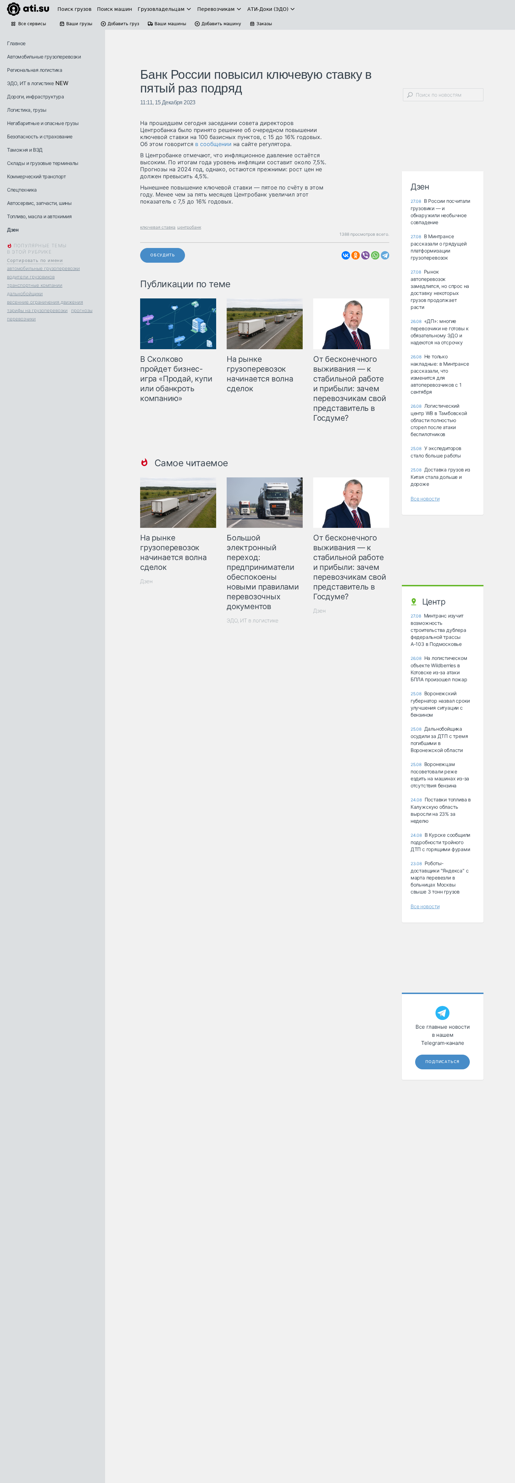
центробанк (189, 227)
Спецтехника (22, 190)
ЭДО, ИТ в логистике (30, 83)
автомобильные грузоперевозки (43, 268)
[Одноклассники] (355, 255)
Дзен (12, 230)
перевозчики (21, 319)
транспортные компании (34, 285)
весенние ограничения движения (45, 302)
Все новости (425, 499)
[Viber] (365, 255)
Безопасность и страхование (39, 136)
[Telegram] (385, 255)
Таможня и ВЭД (25, 150)
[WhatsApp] (375, 255)
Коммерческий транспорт (36, 176)
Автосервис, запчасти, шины (39, 203)
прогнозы (81, 310)
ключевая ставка (158, 227)
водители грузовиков (31, 277)
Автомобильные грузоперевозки (44, 57)
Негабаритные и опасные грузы (42, 123)
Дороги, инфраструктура (35, 96)
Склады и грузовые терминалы (42, 163)
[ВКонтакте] (346, 255)
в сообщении (213, 143)
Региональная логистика (34, 70)
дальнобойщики (25, 293)
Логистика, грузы (26, 110)
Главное (16, 43)
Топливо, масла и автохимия (39, 216)
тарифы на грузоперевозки (37, 310)
